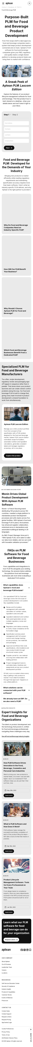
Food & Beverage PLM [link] (9, 10)
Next (8, 148)
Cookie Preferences (8, 1028)
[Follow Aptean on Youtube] (30, 950)
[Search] (29, 3)
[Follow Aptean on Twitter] (24, 950)
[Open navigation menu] (3, 3)
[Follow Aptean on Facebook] (22, 950)
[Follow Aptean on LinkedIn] (27, 950)
